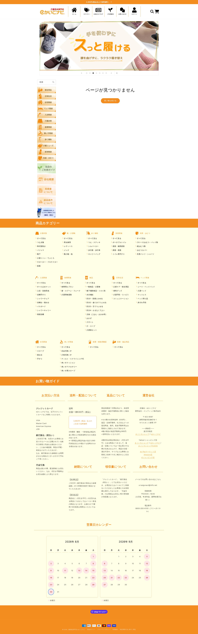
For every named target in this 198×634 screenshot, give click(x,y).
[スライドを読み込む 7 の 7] (106, 73)
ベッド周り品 (142, 299)
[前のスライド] (81, 73)
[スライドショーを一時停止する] (116, 73)
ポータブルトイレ (119, 242)
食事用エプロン (67, 287)
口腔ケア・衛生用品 (121, 287)
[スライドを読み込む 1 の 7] (86, 73)
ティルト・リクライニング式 (72, 359)
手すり (39, 359)
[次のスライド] (111, 73)
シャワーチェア (43, 299)
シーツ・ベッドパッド (146, 287)
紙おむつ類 (141, 246)
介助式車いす (66, 355)
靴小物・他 (67, 254)
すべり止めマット (44, 287)
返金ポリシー (91, 629)
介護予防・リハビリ (121, 295)
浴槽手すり (41, 295)
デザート (89, 322)
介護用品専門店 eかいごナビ (76, 629)
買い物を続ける (110, 101)
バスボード (41, 306)
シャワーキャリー (44, 310)
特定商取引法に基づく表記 (128, 629)
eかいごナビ (156, 434)
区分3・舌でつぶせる (94, 306)
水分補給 (89, 295)
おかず (89, 318)
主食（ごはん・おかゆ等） (96, 314)
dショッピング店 (147, 457)
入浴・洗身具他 (43, 291)
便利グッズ (117, 291)
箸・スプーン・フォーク (70, 291)
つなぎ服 (40, 242)
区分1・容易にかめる (94, 299)
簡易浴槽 (40, 314)
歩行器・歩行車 (94, 250)
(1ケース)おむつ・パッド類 (147, 242)
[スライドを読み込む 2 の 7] (90, 73)
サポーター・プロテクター (47, 262)
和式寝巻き (41, 246)
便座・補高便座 (118, 246)
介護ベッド (141, 291)
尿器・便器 (116, 250)
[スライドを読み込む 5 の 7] (99, 73)
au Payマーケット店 (148, 452)
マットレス (141, 295)
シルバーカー (93, 246)
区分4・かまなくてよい (95, 310)
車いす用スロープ (68, 371)
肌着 (39, 266)
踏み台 (39, 355)
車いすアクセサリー (69, 367)
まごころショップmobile (148, 446)
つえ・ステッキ (94, 242)
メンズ (66, 250)
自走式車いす (66, 351)
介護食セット (91, 330)
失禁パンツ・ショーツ (145, 254)
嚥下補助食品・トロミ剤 (95, 291)
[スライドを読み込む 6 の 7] (103, 73)
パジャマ (40, 250)
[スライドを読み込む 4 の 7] (96, 73)
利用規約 (115, 629)
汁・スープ (90, 326)
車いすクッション (68, 363)
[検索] (53, 82)
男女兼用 (67, 242)
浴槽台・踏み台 (43, 303)
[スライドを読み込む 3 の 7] (93, 73)
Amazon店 (148, 455)
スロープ (40, 351)
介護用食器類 (66, 295)
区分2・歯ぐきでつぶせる (96, 303)
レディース (67, 246)
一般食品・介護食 (93, 287)
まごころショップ (142, 434)
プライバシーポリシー (103, 629)
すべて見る (41, 238)
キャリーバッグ (94, 254)
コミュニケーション (121, 299)
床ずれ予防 (141, 303)
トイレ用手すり (118, 254)
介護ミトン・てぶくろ (45, 258)
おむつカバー (141, 250)
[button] (86, 11)
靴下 (39, 254)
